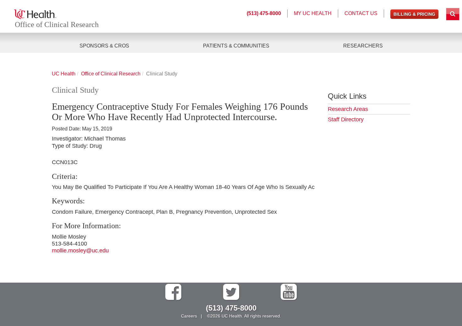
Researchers (363, 45)
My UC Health (313, 13)
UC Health (63, 73)
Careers (189, 315)
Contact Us (360, 13)
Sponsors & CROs (104, 45)
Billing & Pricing (414, 14)
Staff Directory (346, 119)
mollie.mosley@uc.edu (80, 250)
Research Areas (348, 109)
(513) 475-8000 (264, 13)
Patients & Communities (236, 45)
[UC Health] (35, 14)
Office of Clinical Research (57, 24)
